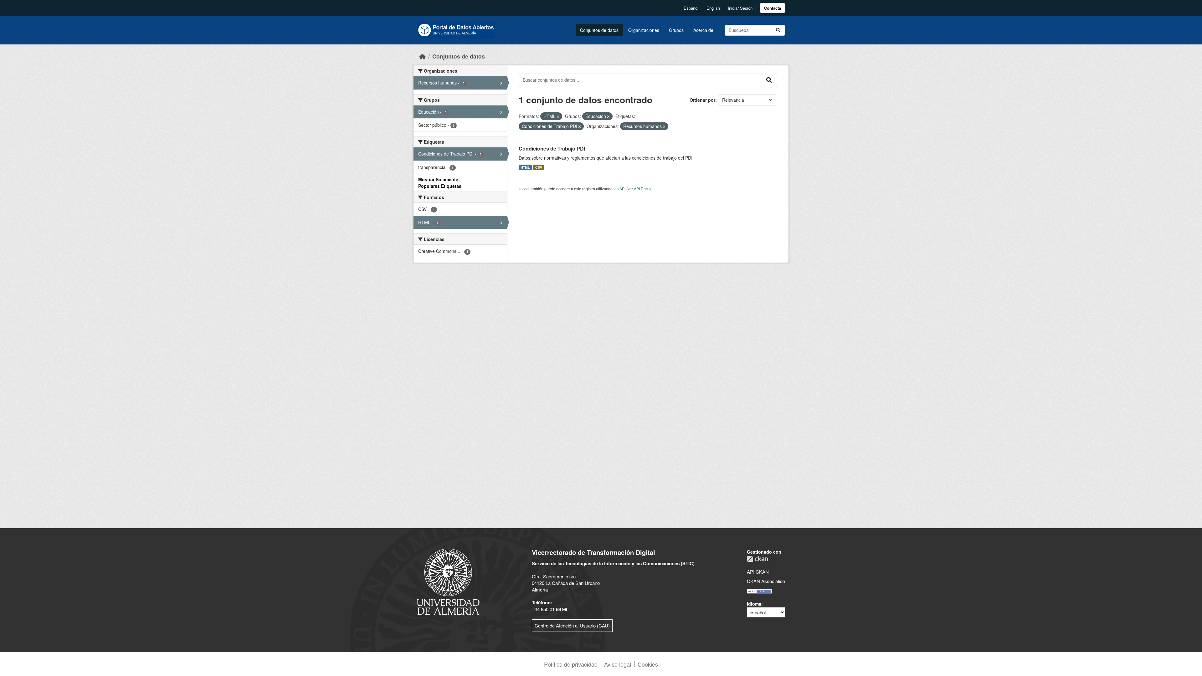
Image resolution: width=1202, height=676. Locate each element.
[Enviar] (778, 30)
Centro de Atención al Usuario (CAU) (572, 625)
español (691, 8)
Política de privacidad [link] (571, 664)
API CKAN (758, 571)
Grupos (676, 30)
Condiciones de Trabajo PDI (552, 148)
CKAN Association (766, 581)
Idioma (754, 604)
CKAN (757, 559)
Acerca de (703, 30)
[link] (772, 8)
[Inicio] (422, 56)
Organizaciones (643, 30)
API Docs (642, 188)
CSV (538, 167)
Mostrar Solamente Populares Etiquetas (439, 182)
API (622, 188)
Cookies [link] (648, 664)
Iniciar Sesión (740, 8)
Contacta (772, 8)
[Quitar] (558, 116)
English (713, 8)
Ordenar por (702, 100)
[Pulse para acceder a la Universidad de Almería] (448, 581)
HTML (525, 167)
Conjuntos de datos (599, 30)
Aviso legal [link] (617, 664)
